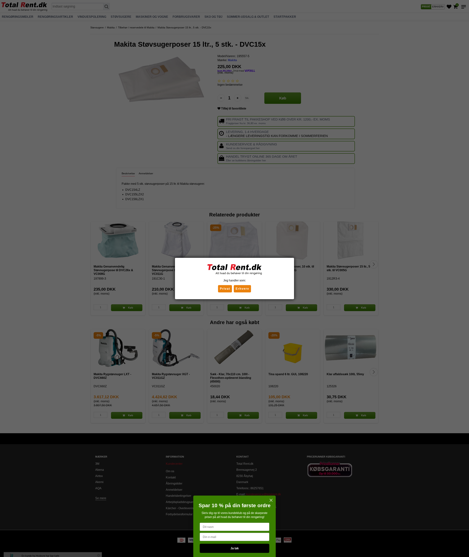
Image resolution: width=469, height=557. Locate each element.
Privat (225, 288)
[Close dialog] (271, 470)
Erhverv (242, 288)
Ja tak (234, 517)
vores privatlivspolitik (234, 542)
